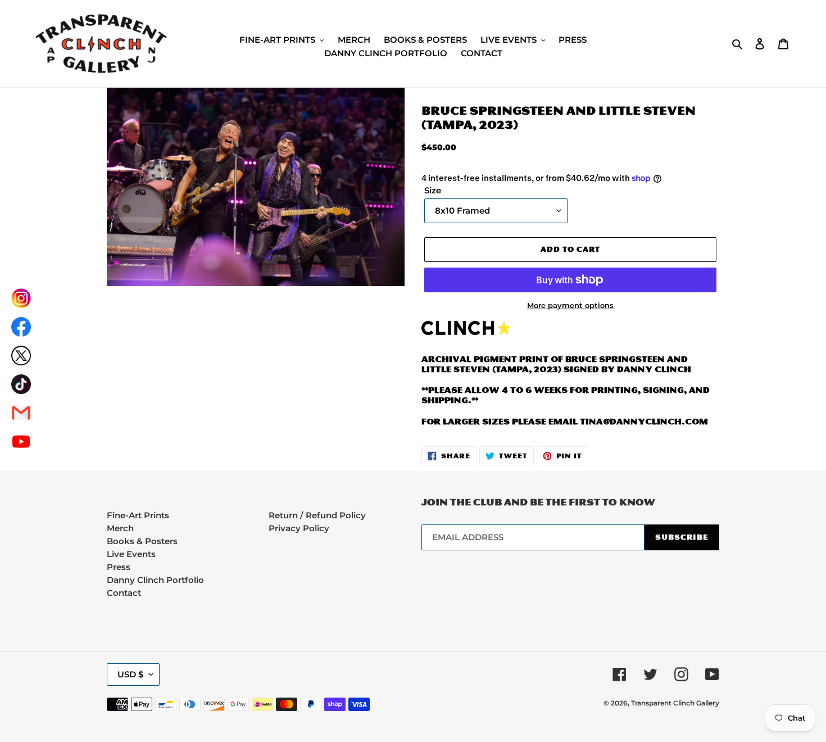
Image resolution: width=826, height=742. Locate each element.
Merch (120, 528)
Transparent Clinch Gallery (675, 703)
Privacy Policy (299, 528)
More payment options (570, 305)
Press (118, 567)
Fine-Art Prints (138, 515)
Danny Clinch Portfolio (155, 579)
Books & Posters (142, 541)
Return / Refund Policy (317, 515)
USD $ (130, 674)
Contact (124, 592)
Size (432, 191)
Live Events (131, 554)
